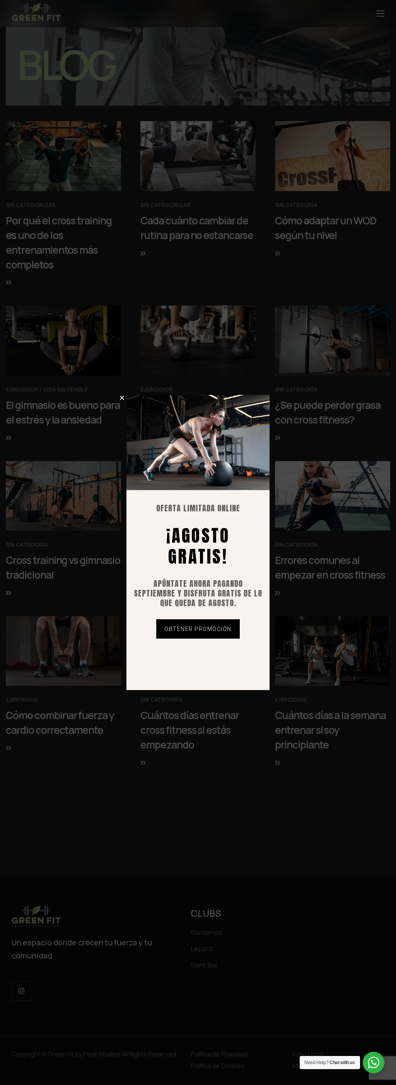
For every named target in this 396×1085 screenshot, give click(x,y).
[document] (198, 542)
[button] (122, 398)
